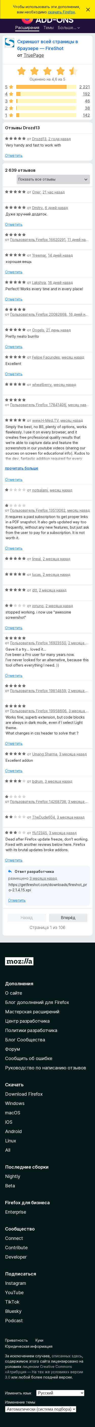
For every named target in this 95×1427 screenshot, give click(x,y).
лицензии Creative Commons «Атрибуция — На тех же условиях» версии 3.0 (44, 1371)
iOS (8, 1122)
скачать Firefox (61, 12)
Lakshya (39, 282)
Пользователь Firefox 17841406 (38, 405)
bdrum (37, 781)
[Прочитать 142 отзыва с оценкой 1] (46, 115)
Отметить (14, 155)
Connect (14, 1238)
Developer (16, 1257)
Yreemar (39, 255)
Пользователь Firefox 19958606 (38, 711)
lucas (36, 574)
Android (13, 1131)
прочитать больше (21, 468)
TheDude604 (43, 817)
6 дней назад (56, 208)
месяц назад (73, 357)
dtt (34, 590)
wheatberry (42, 384)
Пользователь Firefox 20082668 (38, 314)
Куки (39, 1340)
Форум (12, 1049)
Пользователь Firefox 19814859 (38, 690)
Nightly (12, 1176)
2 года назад (59, 139)
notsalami (40, 490)
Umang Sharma (44, 754)
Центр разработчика (27, 1021)
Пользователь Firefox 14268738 (38, 801)
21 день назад (58, 330)
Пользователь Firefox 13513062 (37, 510)
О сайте (13, 993)
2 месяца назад (56, 559)
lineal (36, 559)
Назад (27, 917)
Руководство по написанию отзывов (45, 1067)
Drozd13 (39, 139)
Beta (10, 1185)
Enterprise (15, 1212)
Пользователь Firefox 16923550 (38, 643)
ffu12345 (39, 833)
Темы (48, 27)
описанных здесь (67, 1356)
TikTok (12, 1302)
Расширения (27, 27)
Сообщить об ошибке (28, 1058)
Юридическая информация (28, 1346)
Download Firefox (24, 1094)
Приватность (16, 1340)
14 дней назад (60, 255)
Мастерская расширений (32, 1011)
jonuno (38, 606)
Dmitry (37, 208)
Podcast (14, 1320)
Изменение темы (20, 1402)
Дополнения (19, 983)
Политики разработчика (31, 1030)
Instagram (15, 1283)
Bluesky (13, 1311)
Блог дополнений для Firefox (37, 1002)
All (7, 1150)
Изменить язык (18, 1393)
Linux (10, 1140)
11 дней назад (79, 239)
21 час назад (54, 192)
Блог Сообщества (25, 1039)
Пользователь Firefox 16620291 (37, 239)
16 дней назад (60, 282)
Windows (15, 1103)
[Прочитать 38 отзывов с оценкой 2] (46, 108)
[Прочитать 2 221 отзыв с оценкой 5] (46, 87)
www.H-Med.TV (45, 420)
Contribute (16, 1247)
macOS (12, 1112)
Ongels (38, 330)
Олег (36, 192)
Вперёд (68, 917)
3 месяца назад (73, 754)
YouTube (14, 1292)
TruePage (34, 55)
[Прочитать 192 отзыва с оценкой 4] (46, 94)
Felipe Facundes (46, 357)
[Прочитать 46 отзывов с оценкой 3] (46, 101)
